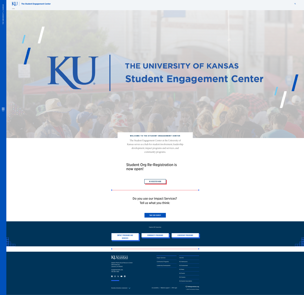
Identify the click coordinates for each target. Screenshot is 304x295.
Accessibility (155, 288)
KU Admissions (183, 261)
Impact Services (161, 258)
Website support (165, 288)
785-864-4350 (115, 271)
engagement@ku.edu (117, 270)
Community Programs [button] (155, 235)
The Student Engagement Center (36, 3)
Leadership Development (163, 265)
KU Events (182, 273)
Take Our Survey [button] (155, 215)
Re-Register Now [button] (155, 181)
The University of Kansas (194, 289)
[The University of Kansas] (119, 258)
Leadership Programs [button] (185, 235)
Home (13, 8)
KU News (181, 269)
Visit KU (181, 258)
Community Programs (163, 261)
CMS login (174, 288)
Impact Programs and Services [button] (125, 236)
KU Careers (182, 277)
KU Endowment (183, 265)
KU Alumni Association (185, 281)
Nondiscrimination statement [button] (119, 288)
